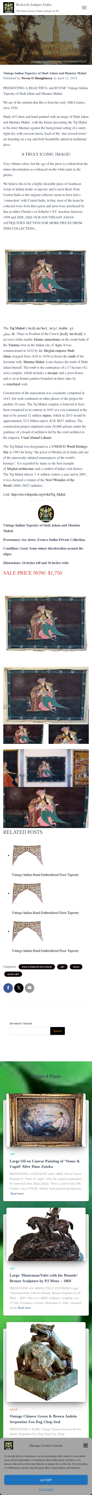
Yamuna (13, 345)
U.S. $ (54, 420)
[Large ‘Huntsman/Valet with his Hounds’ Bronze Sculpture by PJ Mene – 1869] (46, 1234)
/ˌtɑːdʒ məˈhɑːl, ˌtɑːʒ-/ (41, 328)
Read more (17, 1193)
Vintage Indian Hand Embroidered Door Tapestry (45, 874)
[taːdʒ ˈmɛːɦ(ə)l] (71, 333)
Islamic (38, 339)
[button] (85, 1445)
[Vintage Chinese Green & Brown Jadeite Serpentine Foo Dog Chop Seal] (46, 1361)
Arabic (63, 328)
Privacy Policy (46, 1489)
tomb (71, 356)
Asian (76, 966)
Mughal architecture (20, 468)
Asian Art (13, 974)
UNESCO (59, 446)
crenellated (13, 384)
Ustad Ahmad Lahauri (36, 437)
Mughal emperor (55, 350)
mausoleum (52, 339)
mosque (52, 372)
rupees (47, 415)
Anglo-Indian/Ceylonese (37, 966)
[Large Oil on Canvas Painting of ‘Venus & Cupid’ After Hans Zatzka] (46, 1119)
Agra (58, 345)
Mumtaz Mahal (34, 361)
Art (62, 966)
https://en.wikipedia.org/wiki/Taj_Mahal (38, 494)
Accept (46, 1480)
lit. (13, 333)
